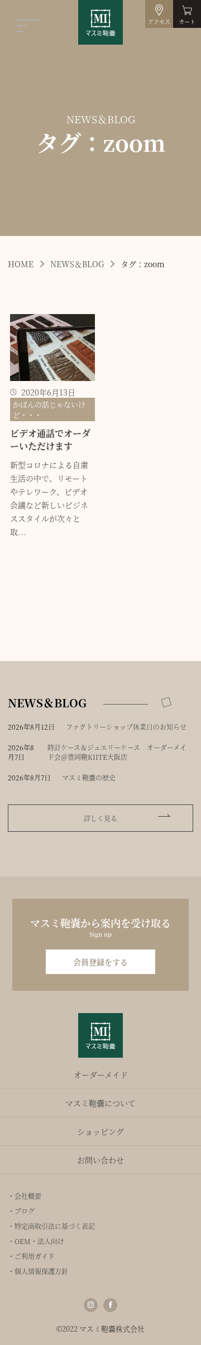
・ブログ (21, 1211)
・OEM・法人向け (36, 1241)
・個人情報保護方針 (38, 1271)
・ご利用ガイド (31, 1256)
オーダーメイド (101, 1074)
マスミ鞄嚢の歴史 (89, 777)
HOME (21, 263)
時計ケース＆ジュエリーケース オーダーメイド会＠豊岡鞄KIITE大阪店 (116, 752)
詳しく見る (100, 818)
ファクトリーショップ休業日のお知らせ (126, 726)
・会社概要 (24, 1196)
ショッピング (100, 1131)
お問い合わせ (100, 1159)
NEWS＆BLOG (77, 263)
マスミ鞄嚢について (100, 1102)
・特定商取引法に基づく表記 (51, 1226)
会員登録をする (100, 961)
